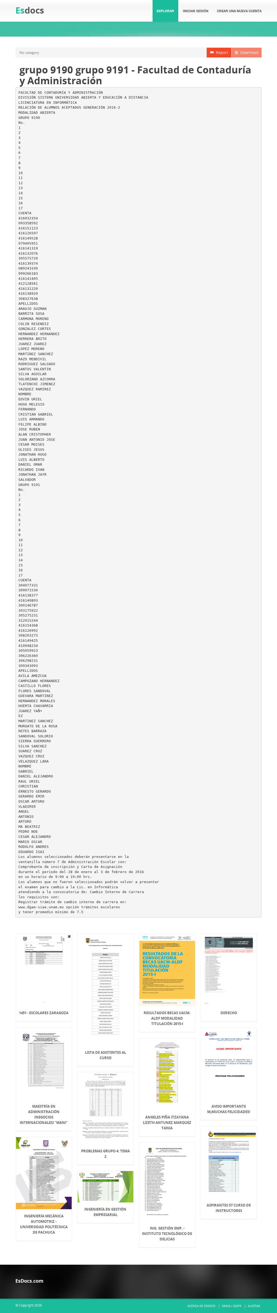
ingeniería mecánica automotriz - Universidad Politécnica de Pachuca (44, 1224)
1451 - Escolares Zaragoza (43, 1012)
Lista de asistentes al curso (105, 1055)
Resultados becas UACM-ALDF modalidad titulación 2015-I (167, 1018)
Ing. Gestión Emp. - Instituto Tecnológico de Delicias (167, 1233)
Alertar (254, 1306)
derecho (228, 1012)
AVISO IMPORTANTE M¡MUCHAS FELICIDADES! (228, 1109)
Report (221, 52)
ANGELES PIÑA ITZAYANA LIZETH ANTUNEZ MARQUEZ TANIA (167, 1122)
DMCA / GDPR (231, 1306)
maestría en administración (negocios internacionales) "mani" (44, 1114)
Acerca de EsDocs (201, 1306)
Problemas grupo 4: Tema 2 (105, 1154)
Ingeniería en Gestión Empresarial (105, 1212)
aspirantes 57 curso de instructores (229, 1208)
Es (29, 10)
